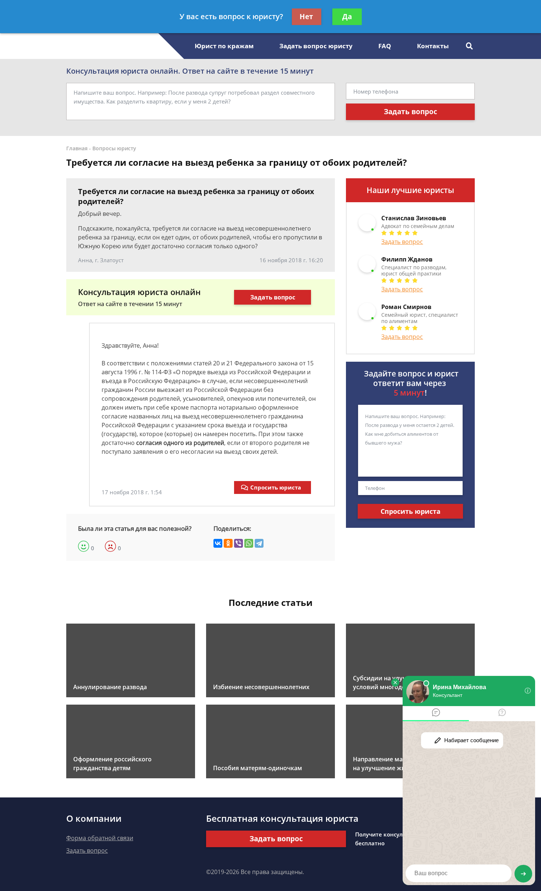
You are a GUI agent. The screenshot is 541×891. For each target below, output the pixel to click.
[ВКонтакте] (217, 543)
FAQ (384, 46)
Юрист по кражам (224, 46)
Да (347, 16)
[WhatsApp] (248, 543)
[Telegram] (259, 543)
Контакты (433, 46)
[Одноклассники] (228, 543)
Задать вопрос (410, 111)
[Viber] (238, 543)
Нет (306, 16)
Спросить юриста (275, 487)
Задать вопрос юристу (316, 46)
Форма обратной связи (99, 838)
